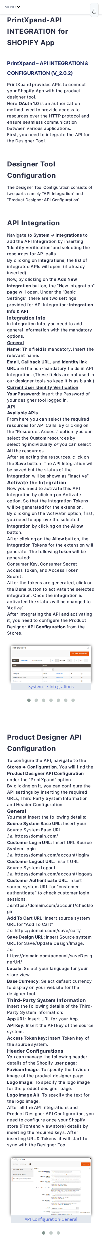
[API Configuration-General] (51, 1186)
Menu (10, 6)
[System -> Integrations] (51, 664)
